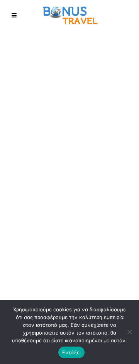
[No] (129, 332)
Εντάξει (71, 352)
